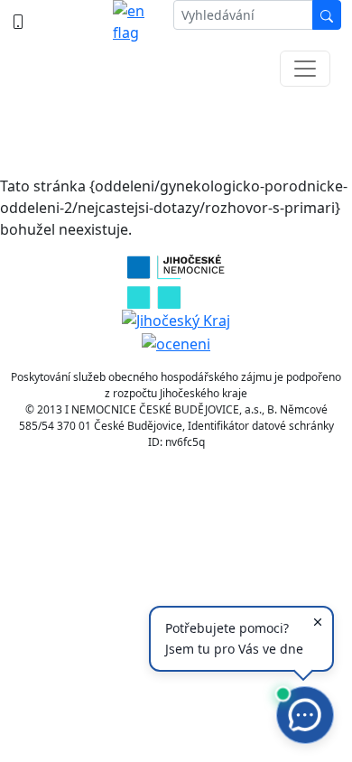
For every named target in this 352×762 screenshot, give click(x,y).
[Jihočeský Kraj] (176, 320)
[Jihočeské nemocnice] (175, 280)
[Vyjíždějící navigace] (305, 69)
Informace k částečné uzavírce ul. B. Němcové (176, 126)
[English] (136, 21)
